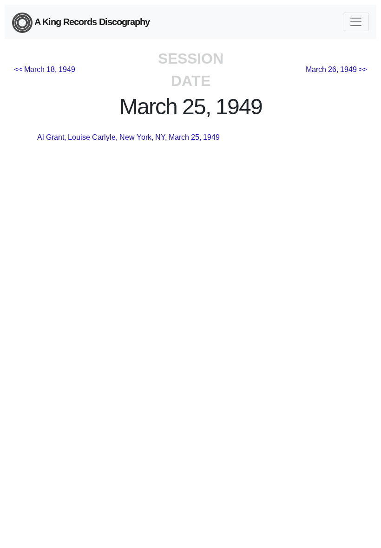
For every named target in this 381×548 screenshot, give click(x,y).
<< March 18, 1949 (44, 69)
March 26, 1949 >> (336, 69)
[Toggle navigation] (356, 22)
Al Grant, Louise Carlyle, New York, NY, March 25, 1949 (128, 137)
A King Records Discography (91, 22)
